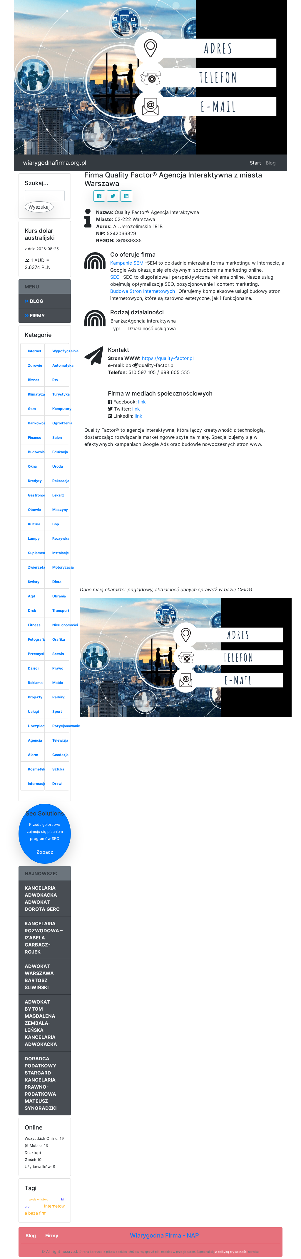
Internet (34, 351)
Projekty (35, 697)
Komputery (61, 408)
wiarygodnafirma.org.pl (54, 162)
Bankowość (38, 423)
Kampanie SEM (126, 263)
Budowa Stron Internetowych (142, 291)
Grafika (58, 639)
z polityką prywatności (231, 1251)
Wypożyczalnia (65, 351)
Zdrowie (35, 365)
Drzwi (57, 783)
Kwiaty (33, 581)
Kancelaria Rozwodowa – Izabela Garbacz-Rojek (44, 938)
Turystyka (61, 394)
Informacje (37, 783)
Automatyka (62, 365)
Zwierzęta (36, 567)
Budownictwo (39, 452)
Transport (60, 610)
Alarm (33, 755)
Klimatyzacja (39, 394)
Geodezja (60, 755)
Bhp (55, 524)
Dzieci (33, 668)
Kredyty (35, 481)
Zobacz (44, 852)
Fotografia (37, 639)
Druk (32, 610)
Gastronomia (39, 495)
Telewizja (60, 740)
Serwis (58, 654)
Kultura (34, 524)
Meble (57, 682)
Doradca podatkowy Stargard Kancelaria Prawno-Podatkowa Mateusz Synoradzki (40, 1083)
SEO (115, 277)
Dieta (56, 581)
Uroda (57, 466)
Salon (57, 437)
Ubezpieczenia (40, 726)
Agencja (35, 740)
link (142, 402)
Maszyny (60, 509)
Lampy (34, 538)
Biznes (33, 380)
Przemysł (36, 654)
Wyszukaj (39, 207)
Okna (32, 466)
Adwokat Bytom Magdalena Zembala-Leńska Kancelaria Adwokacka (41, 1023)
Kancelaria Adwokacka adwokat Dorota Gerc (42, 898)
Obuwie (34, 509)
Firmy (37, 315)
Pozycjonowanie (66, 726)
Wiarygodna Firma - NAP (164, 1235)
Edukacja (60, 452)
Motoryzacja (63, 567)
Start (256, 163)
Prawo (57, 668)
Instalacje (60, 553)
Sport (57, 711)
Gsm (32, 408)
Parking (59, 697)
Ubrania (59, 596)
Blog (271, 163)
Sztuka (58, 769)
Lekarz (58, 495)
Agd (31, 596)
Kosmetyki (37, 769)
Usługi (33, 711)
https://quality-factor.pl (168, 358)
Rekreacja (60, 481)
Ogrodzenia (62, 423)
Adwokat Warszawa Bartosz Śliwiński (39, 976)
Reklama (35, 682)
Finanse (34, 437)
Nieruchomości (65, 625)
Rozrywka (60, 538)
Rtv (55, 380)
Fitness (34, 625)
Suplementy (38, 553)
